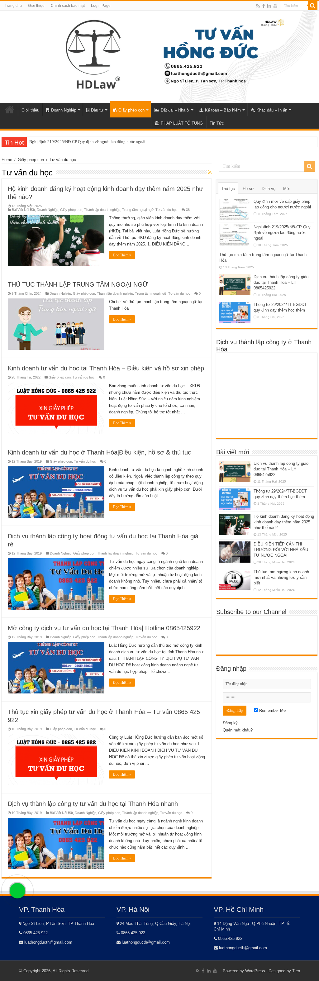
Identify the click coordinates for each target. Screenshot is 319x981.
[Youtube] (275, 6)
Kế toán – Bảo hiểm (223, 110)
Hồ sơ (248, 188)
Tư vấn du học (166, 210)
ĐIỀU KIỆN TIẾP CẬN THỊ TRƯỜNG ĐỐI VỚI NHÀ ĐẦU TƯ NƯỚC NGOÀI (281, 550)
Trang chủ (13, 5)
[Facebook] (263, 6)
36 (188, 210)
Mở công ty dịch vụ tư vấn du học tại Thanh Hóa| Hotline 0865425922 (104, 628)
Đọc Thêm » (122, 255)
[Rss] (258, 6)
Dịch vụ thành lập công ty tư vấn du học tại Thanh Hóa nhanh (93, 803)
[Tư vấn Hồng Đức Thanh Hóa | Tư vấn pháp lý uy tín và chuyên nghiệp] (159, 55)
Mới (286, 188)
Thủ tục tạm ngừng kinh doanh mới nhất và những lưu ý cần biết (281, 577)
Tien (296, 971)
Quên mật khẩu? (238, 730)
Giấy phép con (131, 110)
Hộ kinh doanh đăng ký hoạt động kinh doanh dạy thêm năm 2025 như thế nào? (284, 522)
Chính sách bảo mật (68, 5)
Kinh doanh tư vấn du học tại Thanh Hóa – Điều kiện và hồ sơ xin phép (106, 368)
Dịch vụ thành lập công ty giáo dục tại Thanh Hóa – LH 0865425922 (281, 282)
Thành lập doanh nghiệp (102, 210)
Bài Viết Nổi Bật (23, 210)
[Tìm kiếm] (312, 5)
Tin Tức (217, 123)
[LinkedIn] (269, 6)
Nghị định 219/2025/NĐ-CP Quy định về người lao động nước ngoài (87, 141)
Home (10, 109)
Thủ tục (228, 188)
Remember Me (272, 710)
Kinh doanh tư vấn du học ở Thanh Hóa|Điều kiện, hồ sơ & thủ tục (99, 452)
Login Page (101, 5)
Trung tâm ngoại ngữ (138, 210)
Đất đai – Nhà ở (175, 110)
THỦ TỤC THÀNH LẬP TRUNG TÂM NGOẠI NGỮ (78, 284)
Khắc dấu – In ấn (271, 110)
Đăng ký (230, 723)
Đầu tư (97, 110)
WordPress (255, 971)
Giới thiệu (36, 5)
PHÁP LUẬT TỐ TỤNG (182, 123)
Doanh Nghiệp (63, 110)
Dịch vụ (268, 188)
